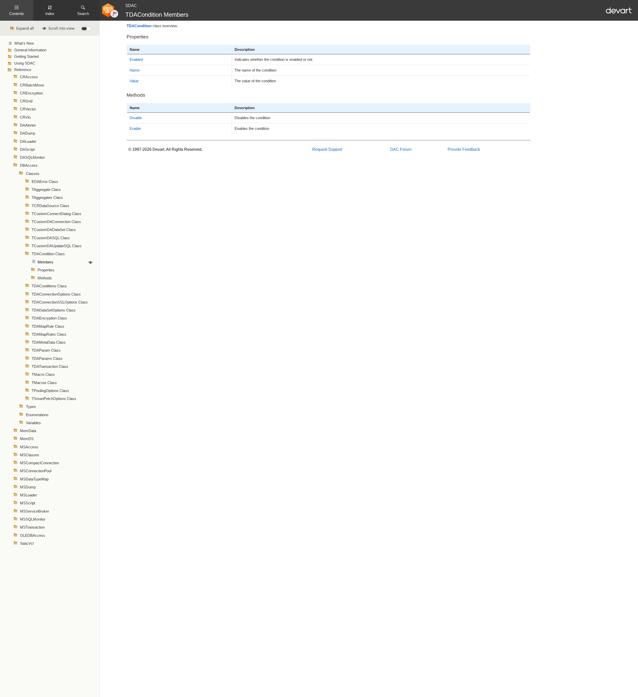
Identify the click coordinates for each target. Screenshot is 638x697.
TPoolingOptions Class (50, 391)
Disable (136, 118)
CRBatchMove (32, 85)
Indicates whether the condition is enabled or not (273, 60)
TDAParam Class (46, 350)
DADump (27, 133)
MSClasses (29, 455)
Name (135, 70)
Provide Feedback (464, 149)
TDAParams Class (47, 359)
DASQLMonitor (32, 157)
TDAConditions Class (49, 286)
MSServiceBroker (34, 511)
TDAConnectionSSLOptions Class (60, 302)
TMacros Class (44, 383)
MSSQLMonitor (32, 519)
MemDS (27, 439)
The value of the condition (255, 81)
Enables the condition (252, 129)
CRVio (25, 117)
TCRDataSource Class (50, 206)
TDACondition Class (48, 254)
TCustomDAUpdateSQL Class (56, 246)
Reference (22, 70)
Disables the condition (252, 118)
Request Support (327, 149)
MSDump (28, 487)
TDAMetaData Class (49, 342)
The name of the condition (255, 70)
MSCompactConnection (39, 463)
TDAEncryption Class (49, 318)
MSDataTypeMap (34, 479)
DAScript (27, 150)
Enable (135, 129)
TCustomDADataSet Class (54, 230)
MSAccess (29, 447)
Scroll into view (61, 28)
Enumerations (37, 415)
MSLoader (28, 495)
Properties (46, 270)
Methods (45, 278)
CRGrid (26, 101)
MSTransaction (32, 527)
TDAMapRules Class (49, 334)
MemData (28, 431)
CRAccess (29, 77)
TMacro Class (43, 375)
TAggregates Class (47, 198)
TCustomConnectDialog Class (56, 214)
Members (45, 262)
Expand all (25, 28)
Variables (33, 423)
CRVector (28, 109)
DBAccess (29, 165)
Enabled (136, 60)
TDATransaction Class (50, 367)
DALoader (28, 142)
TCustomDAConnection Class (56, 222)
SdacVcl (27, 543)
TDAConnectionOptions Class (56, 294)
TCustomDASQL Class (51, 238)
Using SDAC (24, 63)
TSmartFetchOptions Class (54, 399)
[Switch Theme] (86, 28)
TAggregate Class (46, 190)
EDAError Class (45, 182)
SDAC (131, 5)
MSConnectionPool (35, 471)
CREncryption (31, 93)
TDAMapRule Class (48, 326)
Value (134, 81)
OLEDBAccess (32, 536)
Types (31, 407)
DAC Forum (400, 149)
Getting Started (26, 57)
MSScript (27, 503)
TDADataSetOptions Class (54, 310)
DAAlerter (28, 125)
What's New (24, 43)
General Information (30, 50)
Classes (32, 174)
